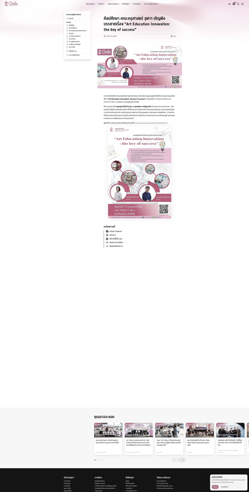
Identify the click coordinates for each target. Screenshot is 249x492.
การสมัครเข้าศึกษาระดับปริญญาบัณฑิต (106, 486)
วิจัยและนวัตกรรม (113, 4)
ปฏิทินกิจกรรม (73, 51)
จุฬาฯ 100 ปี (67, 488)
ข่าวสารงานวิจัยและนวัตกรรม (165, 488)
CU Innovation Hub (162, 483)
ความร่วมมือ (72, 39)
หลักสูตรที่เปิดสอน (100, 481)
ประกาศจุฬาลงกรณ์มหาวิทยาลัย (77, 31)
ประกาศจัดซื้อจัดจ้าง (74, 55)
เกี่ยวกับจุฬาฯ (90, 4)
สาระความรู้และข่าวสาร (150, 4)
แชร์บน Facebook (116, 231)
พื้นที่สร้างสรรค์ (130, 483)
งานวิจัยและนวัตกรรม (74, 36)
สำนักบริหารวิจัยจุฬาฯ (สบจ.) (165, 486)
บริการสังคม (136, 4)
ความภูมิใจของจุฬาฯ (74, 41)
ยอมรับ (215, 487)
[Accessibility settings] (229, 4)
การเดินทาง (129, 488)
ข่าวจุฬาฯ (71, 33)
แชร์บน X (113, 235)
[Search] (238, 4)
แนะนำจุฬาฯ (67, 481)
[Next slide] (182, 460)
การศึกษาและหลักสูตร (75, 44)
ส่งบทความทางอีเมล (116, 242)
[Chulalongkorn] (11, 3)
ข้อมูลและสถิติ (68, 491)
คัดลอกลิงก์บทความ (116, 246)
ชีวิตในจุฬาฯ (125, 4)
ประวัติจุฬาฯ (67, 483)
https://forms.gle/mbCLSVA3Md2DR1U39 (151, 123)
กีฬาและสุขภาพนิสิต (131, 486)
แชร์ (174, 36)
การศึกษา (101, 4)
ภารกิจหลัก (67, 486)
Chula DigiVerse (161, 481)
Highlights (72, 25)
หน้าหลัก (71, 18)
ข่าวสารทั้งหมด (73, 28)
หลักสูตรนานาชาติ (100, 483)
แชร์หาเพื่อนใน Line (115, 239)
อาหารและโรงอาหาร (131, 491)
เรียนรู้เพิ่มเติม (224, 487)
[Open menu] (242, 4)
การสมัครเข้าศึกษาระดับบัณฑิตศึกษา (105, 488)
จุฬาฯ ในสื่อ (72, 47)
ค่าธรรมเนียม (98, 491)
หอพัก (127, 481)
